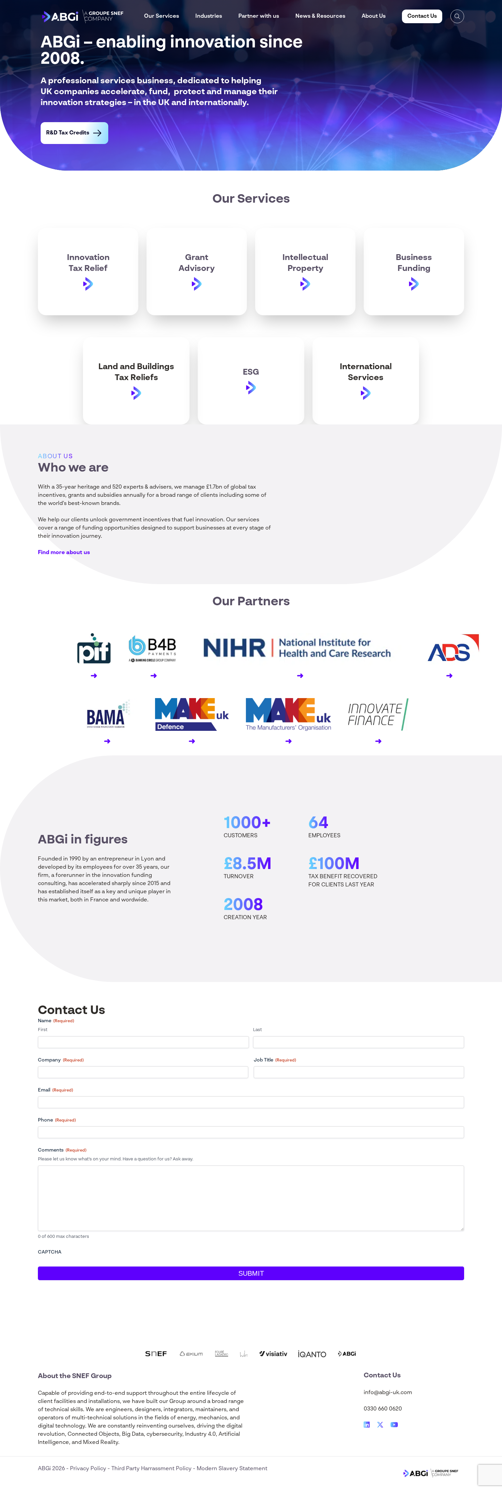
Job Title (275, 1060)
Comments (62, 1150)
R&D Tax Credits (67, 133)
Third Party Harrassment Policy (152, 1469)
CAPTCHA (49, 1252)
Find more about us (64, 552)
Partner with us (258, 16)
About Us (374, 16)
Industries (208, 16)
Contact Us (422, 16)
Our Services (161, 16)
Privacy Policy (89, 1469)
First (42, 1030)
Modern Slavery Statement (232, 1469)
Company (61, 1060)
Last (257, 1030)
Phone (57, 1120)
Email (55, 1090)
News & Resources (320, 16)
